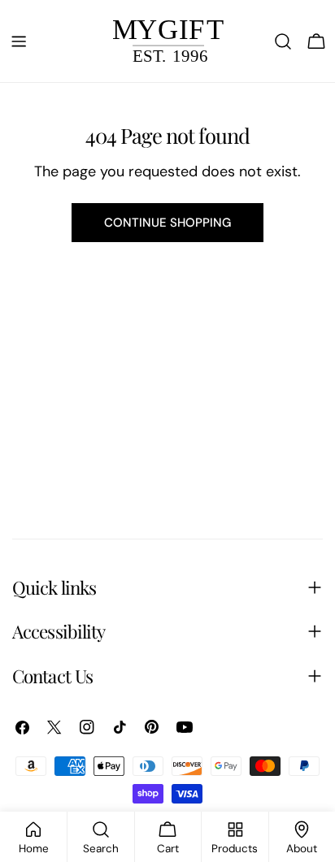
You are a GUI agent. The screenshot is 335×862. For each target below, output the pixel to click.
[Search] (283, 41)
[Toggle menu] (18, 41)
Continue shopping (167, 222)
